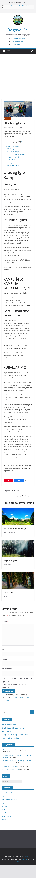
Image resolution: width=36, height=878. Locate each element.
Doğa (3, 796)
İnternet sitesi (7, 669)
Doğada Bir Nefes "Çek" (9, 799)
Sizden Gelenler (7, 816)
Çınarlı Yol (8, 592)
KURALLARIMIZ (13, 165)
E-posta (5, 659)
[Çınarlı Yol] (18, 573)
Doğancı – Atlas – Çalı (12, 491)
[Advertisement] (18, 79)
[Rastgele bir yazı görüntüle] (32, 51)
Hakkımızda (18, 44)
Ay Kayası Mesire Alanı (9, 766)
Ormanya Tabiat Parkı (9, 725)
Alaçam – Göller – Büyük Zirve (19, 5)
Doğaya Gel (18, 30)
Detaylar (11, 149)
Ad (3, 649)
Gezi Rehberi (6, 813)
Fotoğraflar (5, 809)
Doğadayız (5, 803)
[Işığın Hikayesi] (18, 541)
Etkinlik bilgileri (13, 152)
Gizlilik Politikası (18, 41)
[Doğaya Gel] (4, 51)
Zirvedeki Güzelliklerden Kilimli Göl (13, 728)
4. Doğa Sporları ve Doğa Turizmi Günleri (15, 735)
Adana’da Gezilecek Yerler (10, 770)
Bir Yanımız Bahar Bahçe (15, 528)
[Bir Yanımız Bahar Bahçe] (18, 509)
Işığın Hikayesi (10, 560)
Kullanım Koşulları (18, 39)
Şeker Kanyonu (7, 731)
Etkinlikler (7, 118)
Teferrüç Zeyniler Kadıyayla (21, 496)
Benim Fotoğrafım (8, 793)
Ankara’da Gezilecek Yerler (10, 750)
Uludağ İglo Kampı (12, 146)
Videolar (4, 819)
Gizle (22, 142)
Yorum (5, 621)
